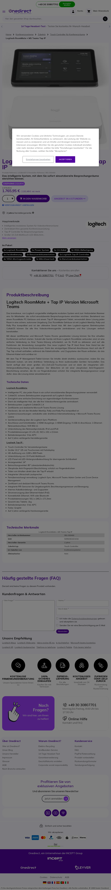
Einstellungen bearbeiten (38, 159)
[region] (55, 147)
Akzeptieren (65, 159)
